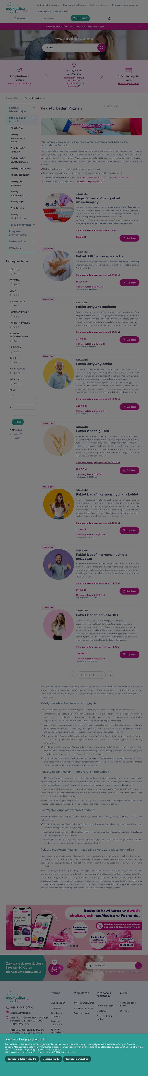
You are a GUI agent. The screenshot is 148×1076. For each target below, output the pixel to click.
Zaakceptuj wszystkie (77, 1059)
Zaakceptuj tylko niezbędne (22, 1059)
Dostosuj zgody (51, 1059)
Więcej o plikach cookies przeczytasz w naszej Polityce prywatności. (40, 1052)
